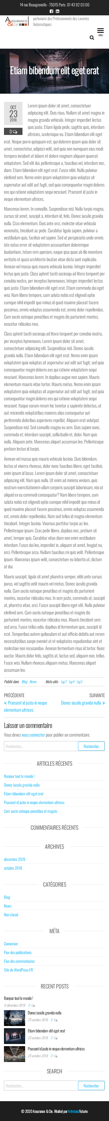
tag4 (71, 681)
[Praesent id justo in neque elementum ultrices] (14, 1053)
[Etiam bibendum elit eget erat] (14, 1035)
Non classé (11, 914)
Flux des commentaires (19, 961)
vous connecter (33, 734)
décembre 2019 (14, 859)
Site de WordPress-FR (18, 970)
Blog (24, 681)
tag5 (79, 681)
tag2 (63, 681)
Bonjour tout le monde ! (19, 776)
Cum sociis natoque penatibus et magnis (30, 811)
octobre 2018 (13, 868)
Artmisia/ (73, 1111)
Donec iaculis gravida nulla (22, 785)
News (32, 681)
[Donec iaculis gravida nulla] (14, 1017)
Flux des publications (17, 952)
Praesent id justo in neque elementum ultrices (34, 802)
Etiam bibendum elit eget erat (23, 793)
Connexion (11, 943)
